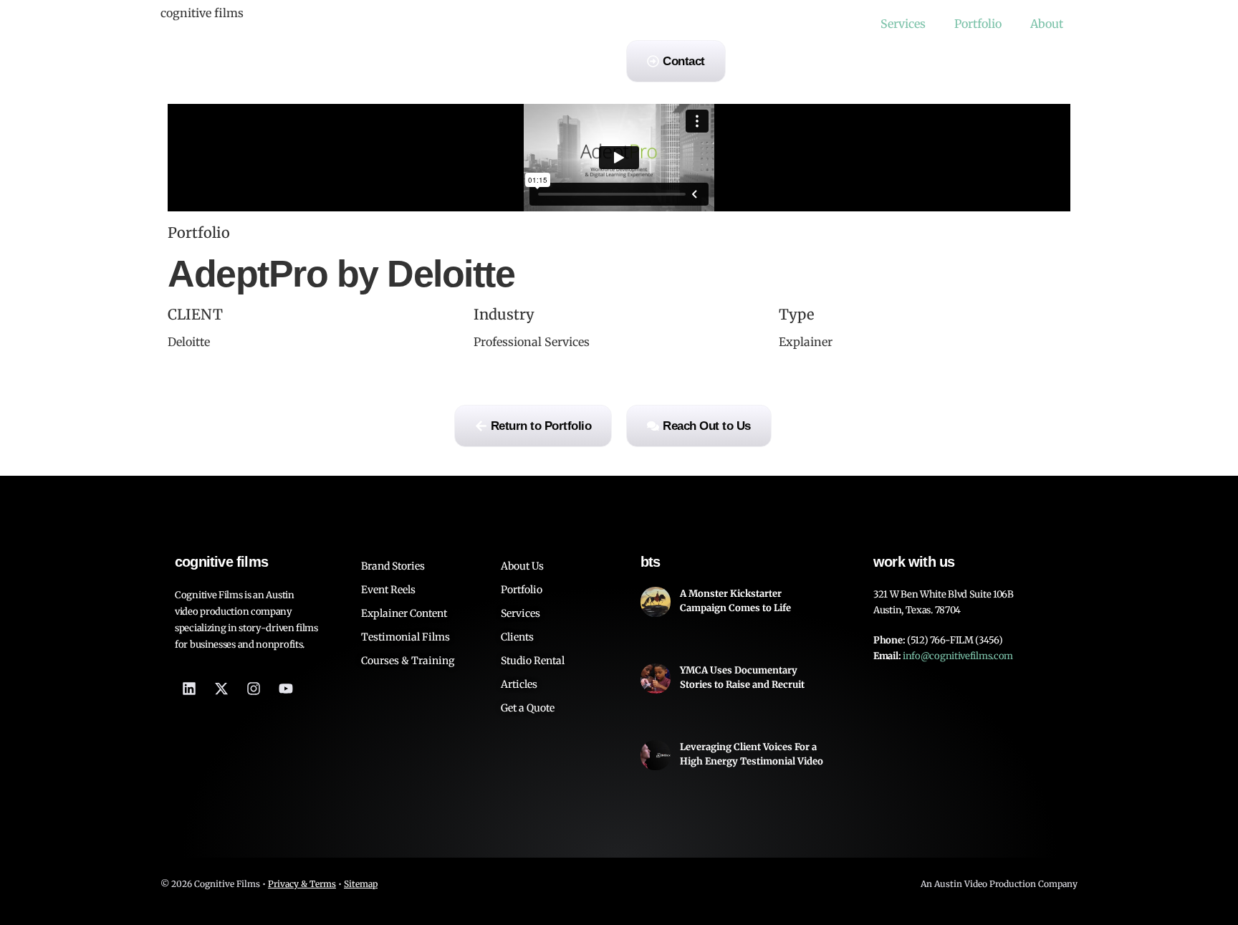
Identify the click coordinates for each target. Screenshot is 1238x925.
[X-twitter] (221, 688)
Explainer (805, 342)
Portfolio (978, 23)
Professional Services (532, 342)
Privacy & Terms (302, 883)
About (1046, 23)
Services (903, 23)
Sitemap (361, 883)
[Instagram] (253, 688)
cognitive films (202, 13)
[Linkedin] (189, 688)
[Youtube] (286, 688)
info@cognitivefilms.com (958, 656)
